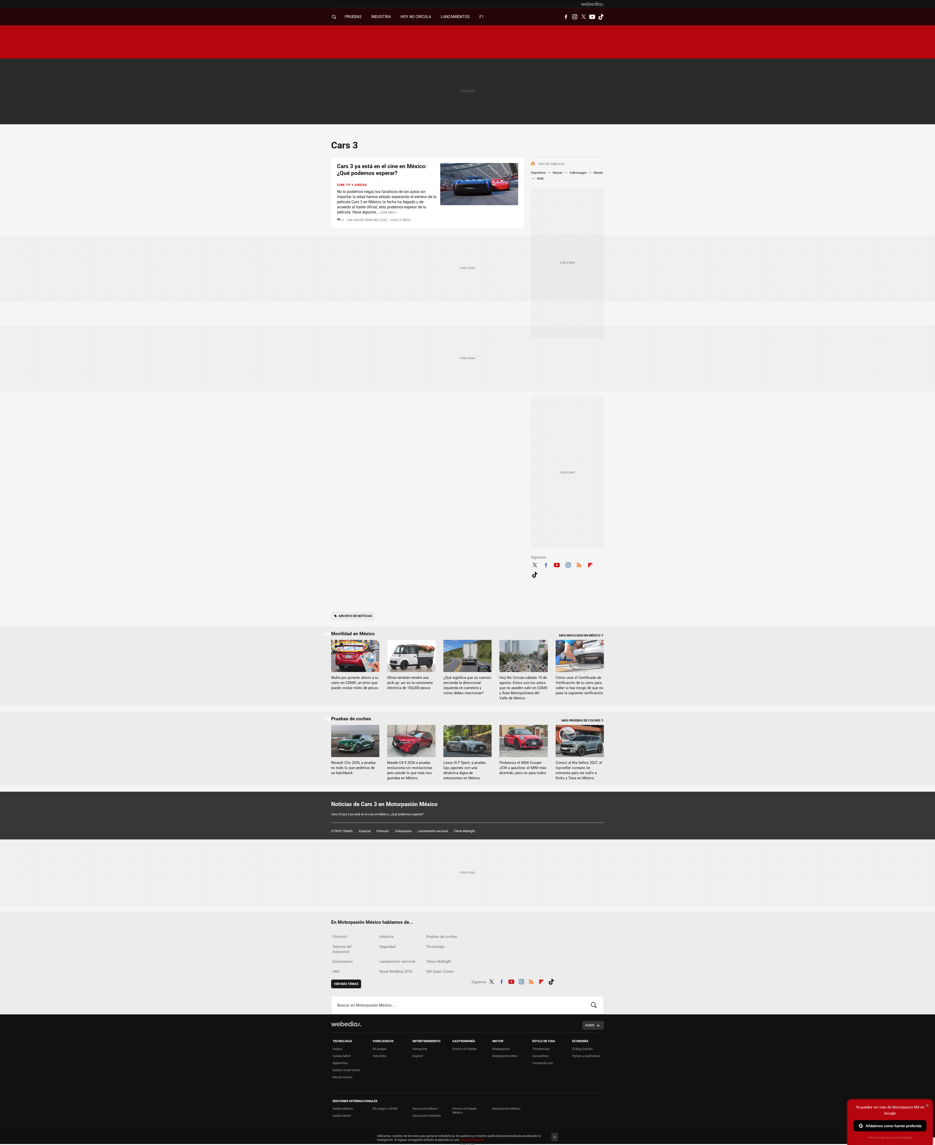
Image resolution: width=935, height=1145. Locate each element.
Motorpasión (501, 1049)
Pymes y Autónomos (586, 1056)
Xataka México (343, 1108)
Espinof (417, 1056)
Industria (381, 16)
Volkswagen (578, 172)
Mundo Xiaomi (342, 1077)
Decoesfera (540, 1056)
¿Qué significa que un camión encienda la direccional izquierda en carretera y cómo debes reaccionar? (467, 685)
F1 (481, 16)
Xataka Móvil (341, 1056)
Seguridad (387, 946)
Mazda (598, 172)
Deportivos (538, 172)
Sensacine (419, 1049)
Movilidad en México (353, 633)
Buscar (593, 1005)
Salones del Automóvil (342, 949)
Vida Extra (379, 1056)
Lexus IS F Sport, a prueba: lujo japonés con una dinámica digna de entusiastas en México (464, 770)
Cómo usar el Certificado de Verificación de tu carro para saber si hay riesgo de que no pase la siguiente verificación (579, 685)
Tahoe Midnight (464, 831)
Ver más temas (346, 984)
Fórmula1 (382, 831)
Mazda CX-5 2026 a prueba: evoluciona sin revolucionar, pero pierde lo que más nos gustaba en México (409, 770)
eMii (336, 971)
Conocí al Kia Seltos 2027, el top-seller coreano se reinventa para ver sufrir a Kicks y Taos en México (579, 770)
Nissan (557, 172)
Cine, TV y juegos (352, 185)
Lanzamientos (455, 16)
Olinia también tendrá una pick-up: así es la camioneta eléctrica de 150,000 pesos (410, 682)
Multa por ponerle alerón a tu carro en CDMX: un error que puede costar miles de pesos (354, 682)
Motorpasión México (506, 1108)
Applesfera (340, 1063)
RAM (540, 178)
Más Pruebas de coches (580, 720)
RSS (579, 564)
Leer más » (388, 212)
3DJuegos (380, 1049)
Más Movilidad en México (579, 635)
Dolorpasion (403, 831)
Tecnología (435, 946)
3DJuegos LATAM (385, 1108)
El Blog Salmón (582, 1049)
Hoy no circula (416, 16)
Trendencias (541, 1049)
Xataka (337, 1049)
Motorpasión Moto (504, 1056)
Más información (472, 1140)
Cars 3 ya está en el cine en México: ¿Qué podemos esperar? (382, 169)
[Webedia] (592, 4)
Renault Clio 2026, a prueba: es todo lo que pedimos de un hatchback (353, 767)
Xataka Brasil (342, 1115)
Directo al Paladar (464, 1049)
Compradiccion (542, 1063)
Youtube (592, 17)
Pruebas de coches (351, 719)
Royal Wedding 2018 (395, 971)
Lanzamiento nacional (433, 831)
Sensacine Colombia (426, 1115)
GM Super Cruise (439, 971)
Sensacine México (425, 1108)
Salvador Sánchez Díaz (367, 220)
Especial (365, 831)
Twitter (583, 17)
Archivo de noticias (355, 616)
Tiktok (601, 17)
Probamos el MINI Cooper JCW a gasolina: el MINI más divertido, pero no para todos (522, 767)
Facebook (566, 17)
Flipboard (590, 564)
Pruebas (353, 16)
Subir (589, 1025)
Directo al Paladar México (464, 1110)
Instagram (575, 17)
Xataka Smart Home (346, 1070)
